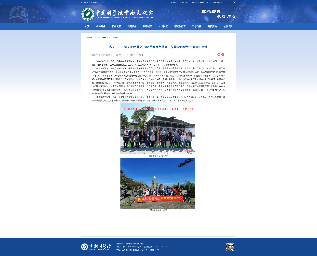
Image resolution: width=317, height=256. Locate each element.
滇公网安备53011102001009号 (156, 247)
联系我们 (174, 2)
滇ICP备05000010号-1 (132, 247)
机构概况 (100, 26)
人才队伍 (163, 26)
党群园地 (212, 26)
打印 (133, 55)
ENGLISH (183, 2)
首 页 (87, 26)
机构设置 (116, 26)
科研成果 (147, 26)
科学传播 (196, 26)
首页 (96, 38)
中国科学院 (204, 2)
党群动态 (114, 38)
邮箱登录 (194, 2)
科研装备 (132, 26)
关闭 (140, 55)
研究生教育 (180, 26)
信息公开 (228, 26)
